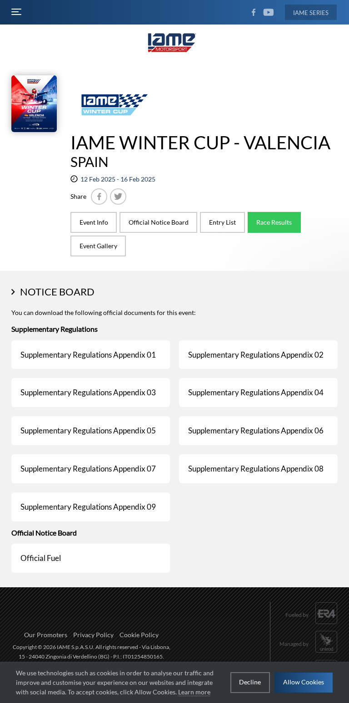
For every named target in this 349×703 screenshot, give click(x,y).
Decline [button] (250, 682)
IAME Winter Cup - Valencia (200, 142)
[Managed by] (308, 654)
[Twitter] (118, 196)
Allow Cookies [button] (303, 682)
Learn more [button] (194, 692)
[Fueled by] (311, 625)
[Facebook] (99, 196)
